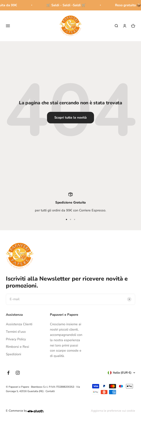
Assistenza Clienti (19, 324)
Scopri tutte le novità (70, 117)
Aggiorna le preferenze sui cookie (113, 411)
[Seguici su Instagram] (17, 372)
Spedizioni (13, 354)
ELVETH (40, 411)
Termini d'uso (16, 331)
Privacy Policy (16, 339)
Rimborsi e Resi (17, 346)
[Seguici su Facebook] (8, 372)
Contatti (50, 391)
